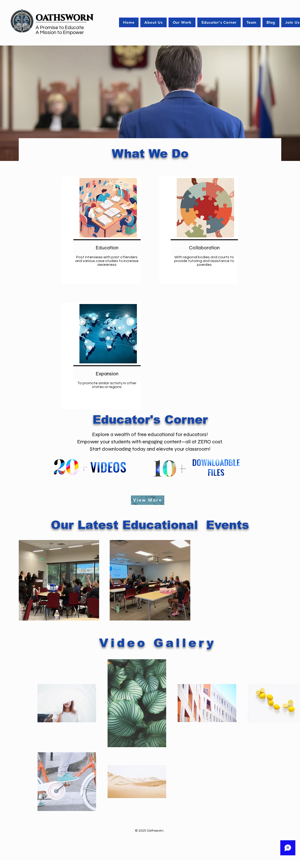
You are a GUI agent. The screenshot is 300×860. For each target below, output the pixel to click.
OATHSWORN (65, 17)
